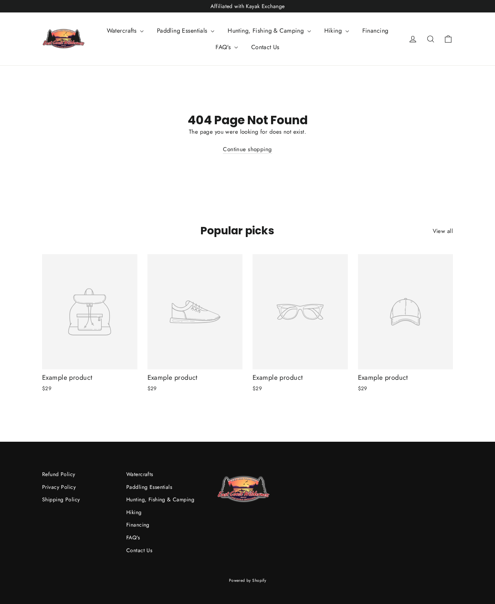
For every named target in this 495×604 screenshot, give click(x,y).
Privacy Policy (59, 487)
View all (443, 231)
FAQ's (224, 47)
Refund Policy (58, 474)
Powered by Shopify (247, 580)
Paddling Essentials (183, 30)
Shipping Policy (61, 499)
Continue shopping (247, 149)
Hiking (334, 30)
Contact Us (265, 47)
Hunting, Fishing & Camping (266, 30)
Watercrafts (122, 30)
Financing (375, 30)
